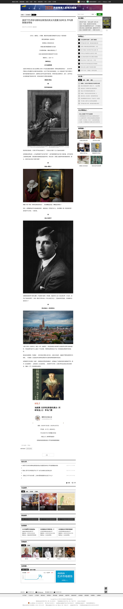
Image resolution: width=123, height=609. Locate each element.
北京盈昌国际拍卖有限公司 (46, 531)
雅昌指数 (22, 1)
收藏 (69, 482)
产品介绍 (31, 595)
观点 (81, 30)
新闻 (49, 1)
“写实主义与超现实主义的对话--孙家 (89, 53)
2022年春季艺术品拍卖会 (28, 529)
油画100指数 (33, 569)
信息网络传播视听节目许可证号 (65, 603)
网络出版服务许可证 (57, 605)
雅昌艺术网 (15, 1)
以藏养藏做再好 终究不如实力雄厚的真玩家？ (89, 116)
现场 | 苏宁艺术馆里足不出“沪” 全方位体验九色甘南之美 (37, 470)
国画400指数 (25, 569)
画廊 (27, 1)
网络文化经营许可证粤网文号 (33, 605)
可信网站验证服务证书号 (89, 605)
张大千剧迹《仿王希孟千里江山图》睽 (89, 50)
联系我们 (49, 595)
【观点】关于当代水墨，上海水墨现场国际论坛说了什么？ (38, 475)
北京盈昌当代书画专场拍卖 (65, 529)
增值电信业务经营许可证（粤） (45, 601)
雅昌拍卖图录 (92, 1)
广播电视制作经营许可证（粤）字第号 (66, 601)
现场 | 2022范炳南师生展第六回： (88, 91)
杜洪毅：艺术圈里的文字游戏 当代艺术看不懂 (89, 122)
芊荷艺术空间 (61, 509)
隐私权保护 (73, 595)
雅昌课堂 (40, 1)
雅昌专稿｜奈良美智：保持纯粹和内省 (89, 96)
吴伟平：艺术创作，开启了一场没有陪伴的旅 (89, 120)
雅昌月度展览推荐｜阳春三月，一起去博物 (90, 86)
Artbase (105, 1)
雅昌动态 (43, 595)
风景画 (24, 507)
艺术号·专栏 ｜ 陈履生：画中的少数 (89, 70)
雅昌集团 (87, 595)
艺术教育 (28, 14)
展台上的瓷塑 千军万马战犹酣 (86, 114)
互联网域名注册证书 (79, 603)
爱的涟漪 (42, 507)
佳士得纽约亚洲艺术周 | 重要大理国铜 (89, 56)
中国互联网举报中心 (90, 603)
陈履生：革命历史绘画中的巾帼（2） (89, 93)
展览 (35, 1)
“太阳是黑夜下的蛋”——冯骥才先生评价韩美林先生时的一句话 (96, 30)
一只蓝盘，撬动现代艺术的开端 (89, 24)
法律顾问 (99, 595)
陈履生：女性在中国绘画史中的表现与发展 (90, 83)
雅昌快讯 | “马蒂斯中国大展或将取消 (89, 88)
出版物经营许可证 (74, 605)
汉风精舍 (42, 509)
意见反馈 (106, 591)
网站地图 (55, 595)
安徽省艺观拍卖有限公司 (27, 531)
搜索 (99, 14)
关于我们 (25, 595)
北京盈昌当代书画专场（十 (47, 529)
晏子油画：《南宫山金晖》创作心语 (90, 22)
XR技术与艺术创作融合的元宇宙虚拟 (89, 63)
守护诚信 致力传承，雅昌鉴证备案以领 (89, 43)
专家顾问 (93, 595)
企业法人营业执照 (81, 601)
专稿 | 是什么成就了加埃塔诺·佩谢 (88, 67)
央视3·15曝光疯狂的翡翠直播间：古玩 (89, 46)
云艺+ (99, 1)
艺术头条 (82, 1)
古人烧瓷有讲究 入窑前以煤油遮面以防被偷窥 (89, 118)
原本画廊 (24, 509)
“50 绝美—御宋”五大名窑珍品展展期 (89, 101)
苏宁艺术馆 (29, 448)
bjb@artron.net (40, 592)
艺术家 (54, 1)
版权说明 (61, 595)
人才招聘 (37, 595)
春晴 (59, 507)
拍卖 (31, 1)
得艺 (45, 1)
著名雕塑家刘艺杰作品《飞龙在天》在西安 (90, 98)
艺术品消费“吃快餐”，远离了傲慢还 (89, 39)
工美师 (36, 491)
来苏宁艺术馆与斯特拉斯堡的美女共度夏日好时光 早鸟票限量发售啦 (40, 465)
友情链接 (80, 595)
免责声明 (67, 595)
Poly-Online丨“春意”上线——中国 (88, 60)
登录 (110, 1)
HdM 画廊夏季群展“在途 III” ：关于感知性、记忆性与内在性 (95, 26)
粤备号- (49, 603)
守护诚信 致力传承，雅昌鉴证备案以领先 (90, 103)
